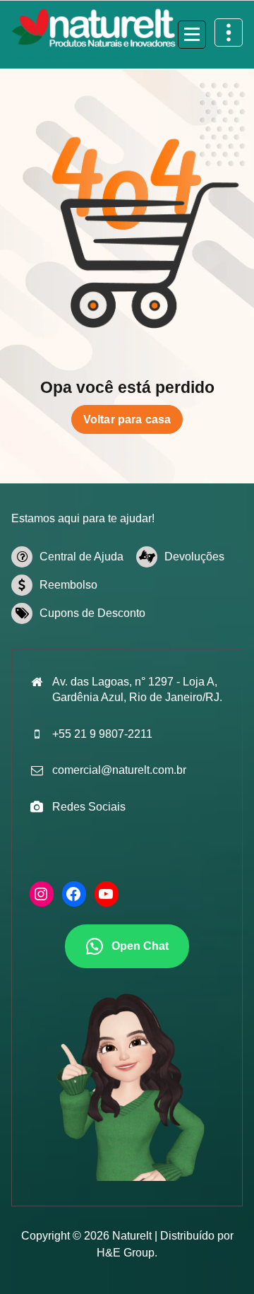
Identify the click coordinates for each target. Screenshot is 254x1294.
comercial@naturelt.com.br (119, 770)
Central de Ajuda (81, 557)
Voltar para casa (127, 419)
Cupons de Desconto (92, 613)
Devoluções (194, 557)
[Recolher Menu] (192, 34)
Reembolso (68, 585)
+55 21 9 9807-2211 (102, 734)
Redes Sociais (89, 807)
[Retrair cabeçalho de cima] (228, 32)
